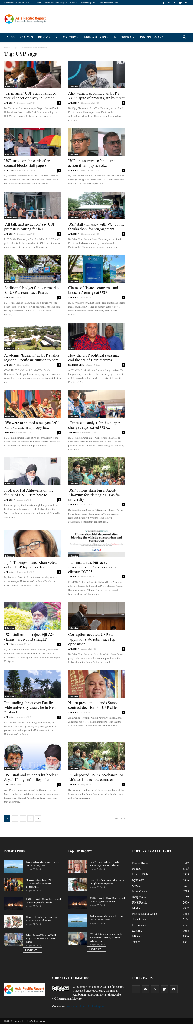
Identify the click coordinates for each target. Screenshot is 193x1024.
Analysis (26, 37)
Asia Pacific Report (111, 986)
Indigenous (139, 897)
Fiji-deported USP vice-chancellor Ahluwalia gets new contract (95, 777)
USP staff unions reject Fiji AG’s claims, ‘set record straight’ (30, 637)
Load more (31, 949)
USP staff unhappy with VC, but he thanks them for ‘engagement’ (96, 226)
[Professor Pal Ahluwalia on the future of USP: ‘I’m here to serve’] (32, 471)
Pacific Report (140, 863)
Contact (73, 2)
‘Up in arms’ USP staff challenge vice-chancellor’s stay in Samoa (30, 95)
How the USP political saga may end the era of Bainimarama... (93, 357)
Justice (136, 942)
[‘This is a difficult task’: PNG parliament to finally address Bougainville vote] (13, 884)
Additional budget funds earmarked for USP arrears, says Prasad (32, 290)
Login (38, 2)
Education (9, 86)
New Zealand (140, 891)
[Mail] (169, 2)
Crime (71, 348)
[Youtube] (186, 2)
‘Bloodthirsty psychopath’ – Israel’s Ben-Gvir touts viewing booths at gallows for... (106, 937)
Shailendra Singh (76, 364)
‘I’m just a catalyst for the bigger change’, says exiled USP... (94, 425)
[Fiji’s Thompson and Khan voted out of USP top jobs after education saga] (32, 543)
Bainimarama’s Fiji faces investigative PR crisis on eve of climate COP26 (93, 567)
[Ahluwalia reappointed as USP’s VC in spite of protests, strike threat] (96, 74)
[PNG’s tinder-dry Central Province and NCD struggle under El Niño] (13, 903)
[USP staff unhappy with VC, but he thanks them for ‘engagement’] (96, 205)
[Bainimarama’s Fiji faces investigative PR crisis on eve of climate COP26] (96, 543)
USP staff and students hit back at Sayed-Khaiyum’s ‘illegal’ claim (31, 777)
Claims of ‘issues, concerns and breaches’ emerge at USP (93, 290)
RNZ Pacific (139, 902)
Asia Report (139, 919)
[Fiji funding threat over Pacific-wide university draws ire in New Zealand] (32, 684)
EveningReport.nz (88, 2)
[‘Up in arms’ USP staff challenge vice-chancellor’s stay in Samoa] (32, 74)
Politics (136, 868)
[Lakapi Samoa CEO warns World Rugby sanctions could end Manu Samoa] (13, 939)
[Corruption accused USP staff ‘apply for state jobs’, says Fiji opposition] (96, 616)
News (11, 37)
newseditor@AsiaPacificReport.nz (86, 1006)
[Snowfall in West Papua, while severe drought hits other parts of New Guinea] (77, 884)
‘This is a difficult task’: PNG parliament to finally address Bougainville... (39, 883)
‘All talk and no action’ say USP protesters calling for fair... (29, 226)
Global (136, 885)
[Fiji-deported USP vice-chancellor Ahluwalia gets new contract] (96, 756)
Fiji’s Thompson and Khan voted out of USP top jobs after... (30, 565)
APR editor (9, 102)
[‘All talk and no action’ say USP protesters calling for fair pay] (32, 205)
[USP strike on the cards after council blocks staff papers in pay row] (32, 142)
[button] (184, 37)
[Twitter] (180, 2)
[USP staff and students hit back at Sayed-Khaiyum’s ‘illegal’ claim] (32, 756)
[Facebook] (163, 2)
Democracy (9, 416)
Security (137, 930)
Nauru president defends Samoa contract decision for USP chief (93, 705)
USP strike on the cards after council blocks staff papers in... (29, 163)
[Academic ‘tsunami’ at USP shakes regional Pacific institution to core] (32, 336)
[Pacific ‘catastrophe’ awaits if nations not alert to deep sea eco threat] (13, 866)
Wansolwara (9, 432)
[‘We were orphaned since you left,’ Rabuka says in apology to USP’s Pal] (32, 404)
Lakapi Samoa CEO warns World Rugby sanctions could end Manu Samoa (41, 938)
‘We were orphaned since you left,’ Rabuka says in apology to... (32, 425)
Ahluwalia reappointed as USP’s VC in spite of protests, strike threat (96, 95)
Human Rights (141, 874)
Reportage (46, 37)
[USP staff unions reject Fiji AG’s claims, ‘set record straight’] (32, 616)
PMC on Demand (151, 37)
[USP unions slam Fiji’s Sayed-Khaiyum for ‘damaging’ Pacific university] (96, 471)
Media (136, 908)
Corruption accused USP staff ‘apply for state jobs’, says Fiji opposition (92, 639)
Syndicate (138, 880)
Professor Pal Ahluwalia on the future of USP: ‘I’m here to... (28, 492)
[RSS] (175, 2)
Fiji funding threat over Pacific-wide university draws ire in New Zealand (30, 707)
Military (137, 936)
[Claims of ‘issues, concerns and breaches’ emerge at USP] (96, 269)
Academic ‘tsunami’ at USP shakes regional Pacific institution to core (32, 357)
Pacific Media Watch (144, 914)
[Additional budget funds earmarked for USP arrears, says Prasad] (32, 269)
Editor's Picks (11, 217)
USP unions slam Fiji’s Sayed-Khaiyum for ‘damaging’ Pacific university (94, 494)
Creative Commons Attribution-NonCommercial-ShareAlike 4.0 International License (86, 994)
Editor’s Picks (95, 37)
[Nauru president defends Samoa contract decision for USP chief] (96, 684)
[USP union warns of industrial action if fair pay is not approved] (96, 142)
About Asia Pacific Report (55, 2)
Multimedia (123, 37)
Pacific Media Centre (109, 2)
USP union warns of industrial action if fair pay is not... (92, 163)
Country (69, 37)
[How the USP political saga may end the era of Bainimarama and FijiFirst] (96, 336)
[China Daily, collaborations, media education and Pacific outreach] (13, 921)
